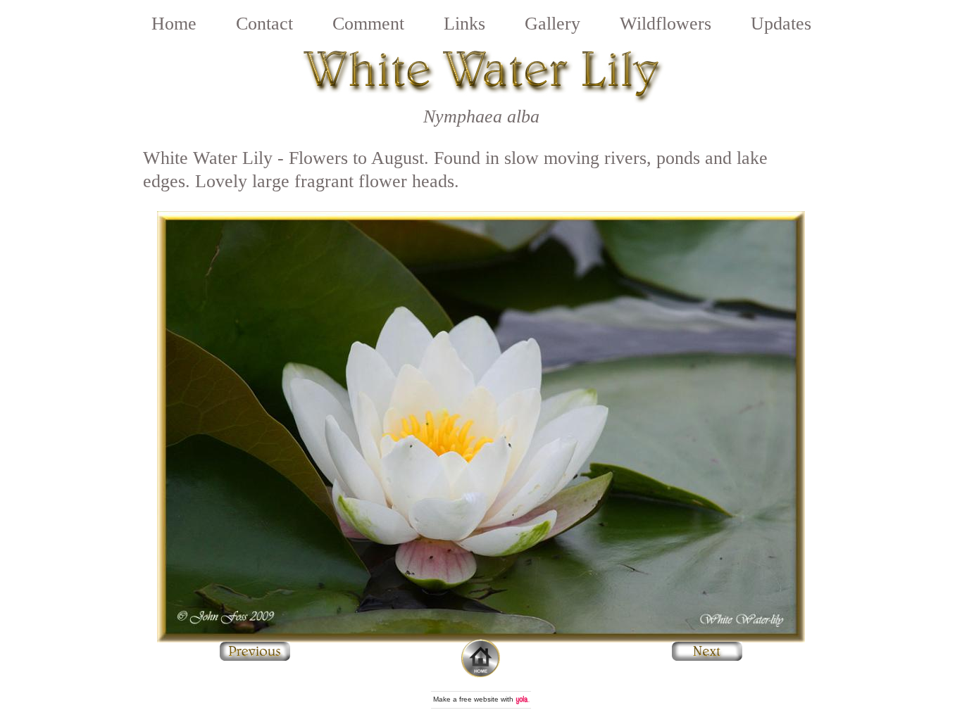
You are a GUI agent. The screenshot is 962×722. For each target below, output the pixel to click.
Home (173, 23)
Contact (264, 23)
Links (464, 23)
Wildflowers (665, 23)
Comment (368, 23)
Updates (781, 23)
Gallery (552, 23)
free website (479, 699)
